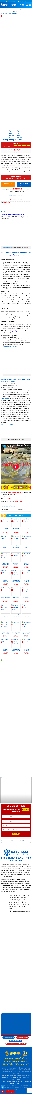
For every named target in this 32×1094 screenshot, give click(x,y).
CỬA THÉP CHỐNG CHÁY (19, 10)
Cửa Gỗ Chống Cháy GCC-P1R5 (5, 598)
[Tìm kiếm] (20, 5)
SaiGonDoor (18, 501)
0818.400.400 (10, 1092)
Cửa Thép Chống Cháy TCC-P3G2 (5, 633)
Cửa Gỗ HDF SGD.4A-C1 (26, 581)
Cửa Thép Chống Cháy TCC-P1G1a (26, 598)
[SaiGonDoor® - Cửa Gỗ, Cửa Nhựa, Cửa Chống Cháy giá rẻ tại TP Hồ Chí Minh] (9, 5)
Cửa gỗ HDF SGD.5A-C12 (16, 546)
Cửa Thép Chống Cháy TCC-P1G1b (16, 581)
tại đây (9, 499)
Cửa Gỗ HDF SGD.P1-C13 (5, 529)
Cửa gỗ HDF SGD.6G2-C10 (16, 598)
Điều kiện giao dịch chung (8, 1077)
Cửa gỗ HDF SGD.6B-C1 (26, 615)
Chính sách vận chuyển (16, 1083)
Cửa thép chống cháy (7, 247)
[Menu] (30, 5)
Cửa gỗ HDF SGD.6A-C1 (5, 650)
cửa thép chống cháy (12, 255)
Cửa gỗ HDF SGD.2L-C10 (16, 633)
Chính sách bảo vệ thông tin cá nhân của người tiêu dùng (15, 1075)
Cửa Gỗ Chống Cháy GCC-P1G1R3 (26, 633)
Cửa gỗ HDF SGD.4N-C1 (26, 564)
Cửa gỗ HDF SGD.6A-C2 (16, 564)
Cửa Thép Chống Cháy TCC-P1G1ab (16, 650)
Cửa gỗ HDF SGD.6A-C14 (26, 529)
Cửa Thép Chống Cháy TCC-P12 (5, 564)
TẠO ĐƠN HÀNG (16, 176)
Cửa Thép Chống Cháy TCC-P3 (5, 615)
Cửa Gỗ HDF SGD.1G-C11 (5, 581)
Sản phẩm (10, 10)
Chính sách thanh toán (21, 1077)
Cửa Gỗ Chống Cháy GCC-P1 (26, 546)
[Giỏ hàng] (27, 5)
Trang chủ (4, 10)
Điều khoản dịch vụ (25, 1081)
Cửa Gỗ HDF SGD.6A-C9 (16, 529)
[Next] (28, 70)
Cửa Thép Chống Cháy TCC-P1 (16, 615)
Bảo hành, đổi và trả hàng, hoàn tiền (10, 1081)
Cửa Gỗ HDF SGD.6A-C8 (26, 650)
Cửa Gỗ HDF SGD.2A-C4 (5, 546)
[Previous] (3, 70)
